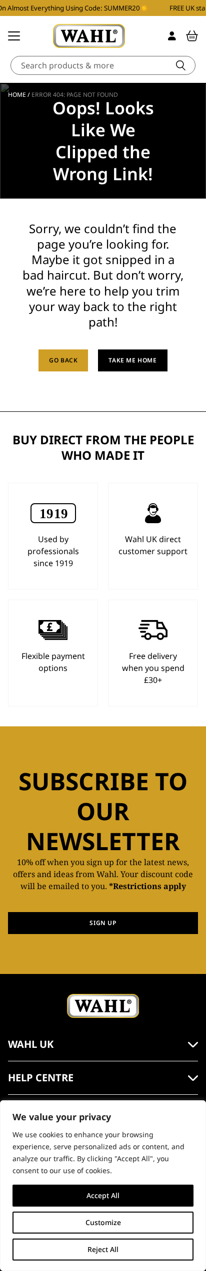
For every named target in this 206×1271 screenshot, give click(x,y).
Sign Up (103, 923)
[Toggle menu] (14, 35)
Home (17, 94)
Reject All (103, 1249)
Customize (103, 1222)
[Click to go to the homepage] (89, 36)
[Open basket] (192, 35)
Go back (63, 360)
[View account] (172, 35)
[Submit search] (181, 65)
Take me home (132, 360)
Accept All (103, 1195)
